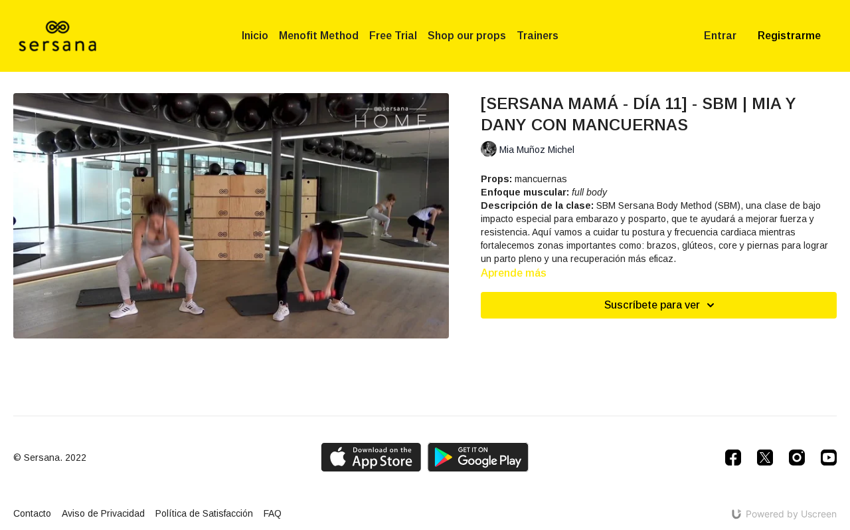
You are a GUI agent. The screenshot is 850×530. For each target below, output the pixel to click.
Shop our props (467, 35)
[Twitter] (765, 457)
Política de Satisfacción (204, 513)
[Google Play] (478, 457)
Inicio (255, 35)
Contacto (32, 513)
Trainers (537, 35)
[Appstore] (371, 457)
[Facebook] (733, 457)
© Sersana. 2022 (49, 457)
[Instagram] (797, 457)
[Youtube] (829, 457)
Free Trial (393, 35)
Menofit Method (319, 35)
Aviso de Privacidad (103, 513)
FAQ (273, 513)
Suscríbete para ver (652, 305)
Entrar (720, 35)
